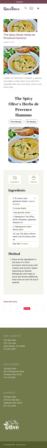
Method (33, 182)
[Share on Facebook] (7, 308)
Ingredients (14, 182)
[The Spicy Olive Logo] (11, 8)
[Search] (24, 8)
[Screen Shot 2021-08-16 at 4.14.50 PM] (20, 25)
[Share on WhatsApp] (20, 308)
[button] (35, 198)
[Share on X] (13, 308)
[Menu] (30, 8)
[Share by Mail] (40, 308)
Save (27, 308)
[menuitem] (19, 1)
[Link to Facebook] (38, 444)
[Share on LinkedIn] (33, 308)
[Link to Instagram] (42, 444)
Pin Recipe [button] (31, 121)
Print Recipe (15, 121)
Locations (19, 2)
